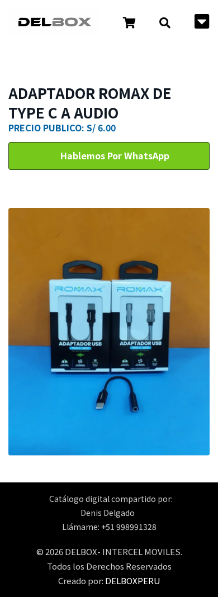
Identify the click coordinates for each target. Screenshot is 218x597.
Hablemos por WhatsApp (113, 155)
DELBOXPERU (132, 580)
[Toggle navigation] (202, 22)
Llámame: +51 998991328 (109, 526)
